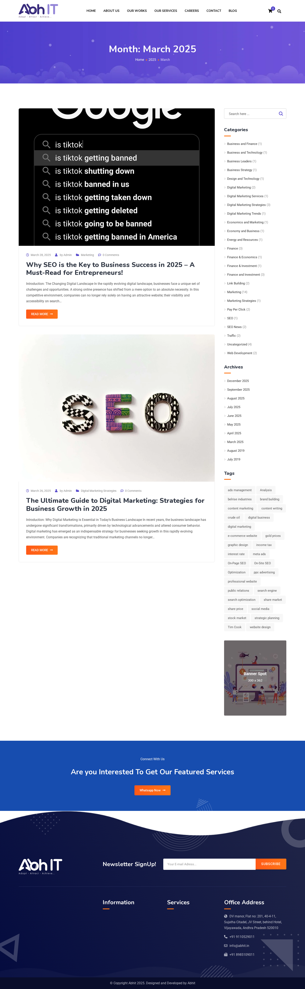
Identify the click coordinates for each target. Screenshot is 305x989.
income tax (264, 545)
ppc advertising (264, 572)
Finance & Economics (242, 257)
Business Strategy (239, 170)
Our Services (165, 11)
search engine (267, 590)
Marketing (87, 255)
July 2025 (233, 407)
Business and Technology (244, 152)
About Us (111, 11)
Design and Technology (243, 179)
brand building (269, 499)
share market (273, 600)
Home (91, 11)
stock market (237, 618)
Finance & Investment (242, 266)
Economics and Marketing (245, 222)
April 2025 (234, 433)
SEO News (234, 327)
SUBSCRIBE (271, 864)
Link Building (236, 283)
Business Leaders (239, 161)
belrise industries (240, 499)
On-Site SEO (262, 563)
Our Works (137, 11)
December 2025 (238, 381)
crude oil (234, 517)
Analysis (266, 490)
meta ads (259, 554)
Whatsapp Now (150, 790)
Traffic (231, 336)
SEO (230, 318)
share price (235, 609)
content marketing (240, 508)
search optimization (241, 600)
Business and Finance (242, 144)
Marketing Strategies (241, 301)
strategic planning (267, 618)
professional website (242, 581)
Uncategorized (237, 344)
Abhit (191, 983)
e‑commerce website (242, 536)
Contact (213, 11)
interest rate (236, 554)
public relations (238, 590)
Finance (232, 248)
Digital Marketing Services (245, 196)
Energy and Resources (242, 240)
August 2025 (235, 398)
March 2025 (235, 442)
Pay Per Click (236, 309)
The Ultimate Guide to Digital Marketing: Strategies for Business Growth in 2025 (115, 504)
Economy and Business (243, 231)
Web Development (239, 353)
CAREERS (192, 11)
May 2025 (233, 424)
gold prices (273, 536)
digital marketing (239, 527)
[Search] (279, 11)
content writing (271, 508)
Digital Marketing (239, 187)
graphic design (238, 545)
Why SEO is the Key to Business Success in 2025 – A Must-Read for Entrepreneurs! (110, 268)
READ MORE (39, 314)
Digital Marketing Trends (244, 213)
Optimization (236, 572)
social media (260, 609)
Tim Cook (235, 627)
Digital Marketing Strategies (98, 490)
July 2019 (233, 459)
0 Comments (111, 255)
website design (260, 627)
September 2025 (238, 390)
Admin (67, 255)
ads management (240, 490)
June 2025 (234, 416)
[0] (270, 11)
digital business (259, 517)
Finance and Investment (243, 275)
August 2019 (235, 451)
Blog (233, 11)
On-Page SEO (237, 563)
